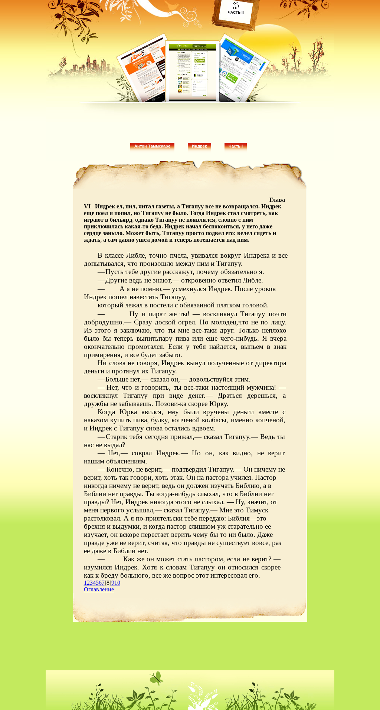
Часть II (236, 12)
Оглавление (99, 589)
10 (117, 582)
